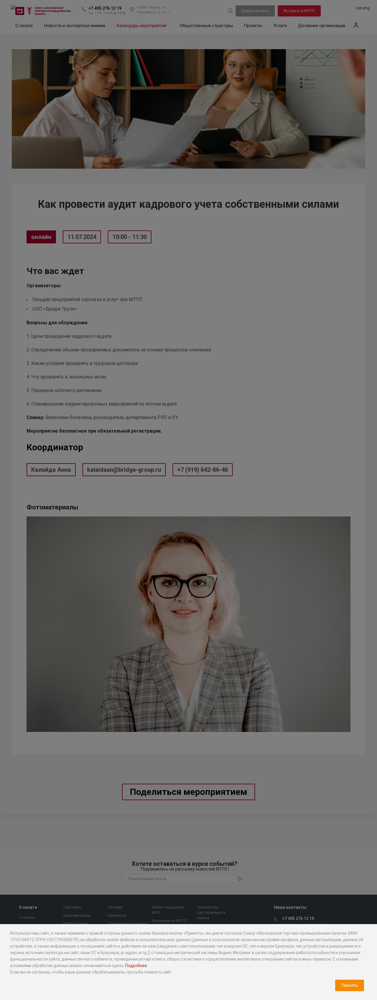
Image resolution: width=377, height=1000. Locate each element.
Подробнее (136, 965)
